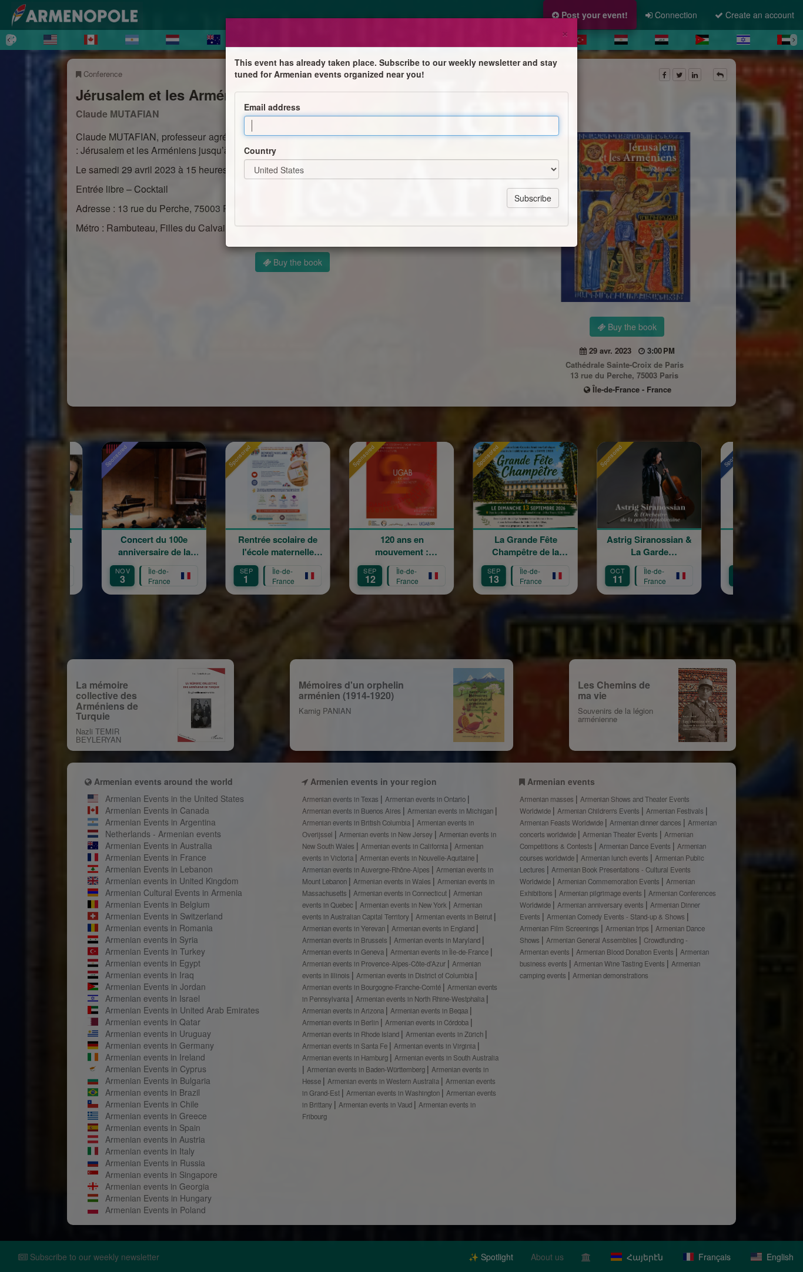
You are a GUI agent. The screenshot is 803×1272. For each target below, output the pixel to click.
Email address (272, 107)
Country (260, 150)
